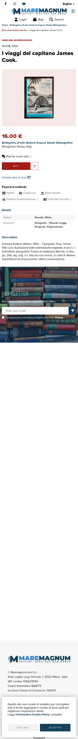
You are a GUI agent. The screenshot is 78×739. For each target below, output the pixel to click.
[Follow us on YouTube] (24, 4)
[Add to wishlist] (34, 166)
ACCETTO (55, 727)
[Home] (39, 11)
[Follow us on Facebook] (5, 4)
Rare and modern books (14, 30)
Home (5, 25)
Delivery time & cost (14, 177)
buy (16, 166)
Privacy (59, 317)
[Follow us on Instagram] (15, 4)
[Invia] (72, 311)
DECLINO (23, 727)
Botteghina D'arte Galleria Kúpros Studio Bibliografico (38, 25)
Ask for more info (17, 156)
